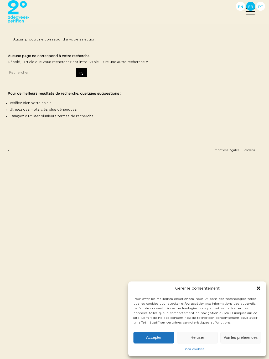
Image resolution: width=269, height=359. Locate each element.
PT (260, 7)
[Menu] (248, 11)
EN (240, 7)
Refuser (197, 337)
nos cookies (194, 349)
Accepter (154, 337)
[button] (258, 288)
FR (250, 7)
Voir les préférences (241, 337)
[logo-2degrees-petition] (18, 11)
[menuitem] (248, 11)
